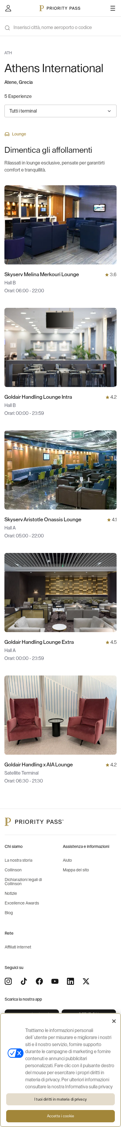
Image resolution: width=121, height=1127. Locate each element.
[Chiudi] (113, 1021)
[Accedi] (8, 8)
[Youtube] (54, 981)
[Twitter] (86, 981)
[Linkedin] (70, 981)
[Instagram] (8, 981)
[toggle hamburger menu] (112, 8)
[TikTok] (23, 981)
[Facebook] (39, 981)
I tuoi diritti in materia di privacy (60, 1099)
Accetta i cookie (60, 1116)
